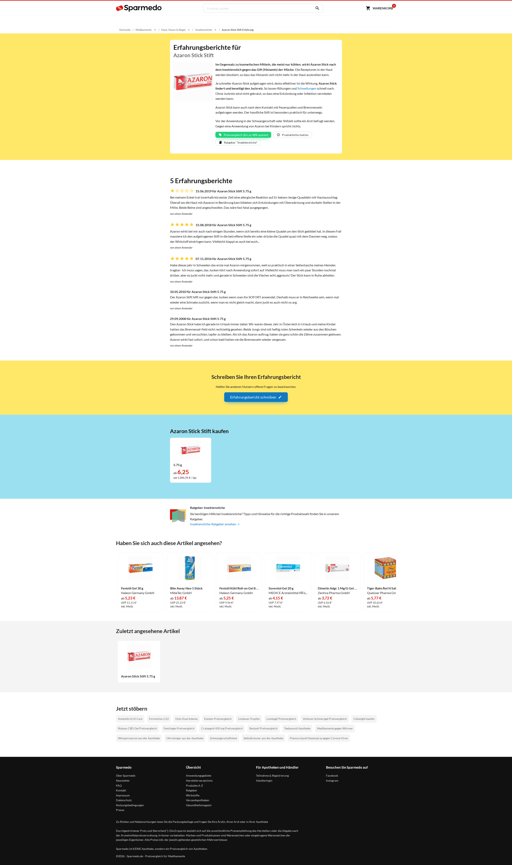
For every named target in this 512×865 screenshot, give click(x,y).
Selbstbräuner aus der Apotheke (263, 738)
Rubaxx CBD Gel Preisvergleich (137, 728)
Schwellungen (306, 88)
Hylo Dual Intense (186, 718)
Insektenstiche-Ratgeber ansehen (213, 524)
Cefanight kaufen (364, 718)
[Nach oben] (501, 854)
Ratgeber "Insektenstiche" (241, 142)
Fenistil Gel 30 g (132, 588)
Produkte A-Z (194, 785)
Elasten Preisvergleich (218, 718)
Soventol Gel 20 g (281, 588)
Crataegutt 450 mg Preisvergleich (222, 728)
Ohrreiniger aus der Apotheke (184, 738)
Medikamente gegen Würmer (335, 728)
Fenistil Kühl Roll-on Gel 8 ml (239, 588)
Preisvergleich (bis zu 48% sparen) (246, 135)
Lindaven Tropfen (249, 718)
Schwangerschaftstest (223, 738)
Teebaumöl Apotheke (297, 728)
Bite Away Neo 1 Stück (186, 588)
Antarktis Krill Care (130, 718)
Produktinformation (295, 135)
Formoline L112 (159, 718)
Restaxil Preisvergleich (263, 728)
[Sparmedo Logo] (139, 8)
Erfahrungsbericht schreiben (253, 397)
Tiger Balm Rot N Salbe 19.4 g (386, 588)
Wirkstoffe (192, 795)
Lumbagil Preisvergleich (281, 718)
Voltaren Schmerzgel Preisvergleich (325, 718)
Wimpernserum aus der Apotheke (139, 738)
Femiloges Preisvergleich (179, 728)
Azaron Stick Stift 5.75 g (138, 676)
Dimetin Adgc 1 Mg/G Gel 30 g (337, 588)
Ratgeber (191, 790)
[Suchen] (316, 8)
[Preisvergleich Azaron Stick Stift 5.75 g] (191, 449)
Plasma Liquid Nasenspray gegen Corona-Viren (319, 738)
